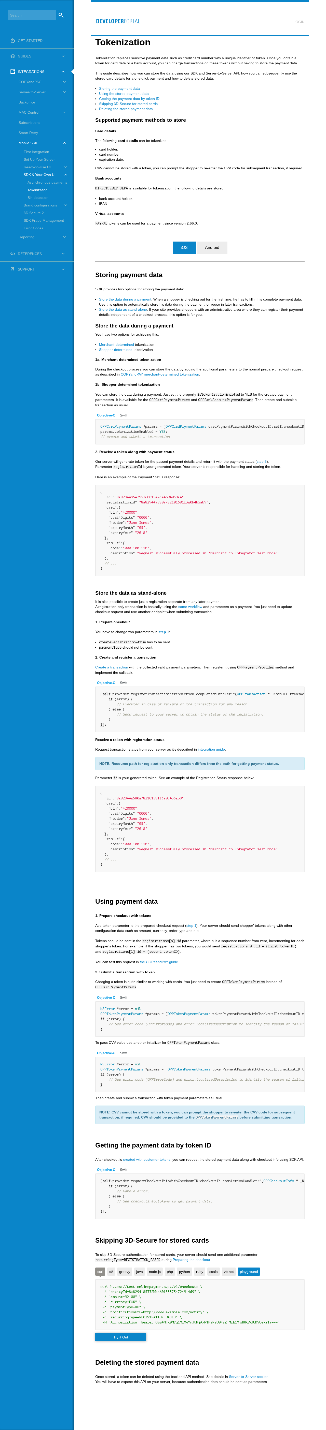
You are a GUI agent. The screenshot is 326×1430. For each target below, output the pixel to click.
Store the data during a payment (125, 299)
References (30, 254)
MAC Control (29, 112)
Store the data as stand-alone (123, 309)
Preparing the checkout (191, 1260)
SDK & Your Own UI (40, 175)
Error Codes (33, 228)
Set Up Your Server (39, 159)
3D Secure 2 (34, 213)
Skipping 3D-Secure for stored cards (128, 104)
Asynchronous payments (47, 182)
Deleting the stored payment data (126, 109)
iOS (184, 247)
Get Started (30, 41)
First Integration (36, 152)
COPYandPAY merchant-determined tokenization (160, 374)
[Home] (116, 18)
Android (212, 247)
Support (26, 269)
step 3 (262, 461)
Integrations (31, 72)
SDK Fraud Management (44, 220)
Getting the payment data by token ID (129, 99)
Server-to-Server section (248, 1377)
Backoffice (27, 102)
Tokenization (38, 190)
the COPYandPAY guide (159, 962)
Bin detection (38, 198)
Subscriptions (29, 123)
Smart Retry (28, 133)
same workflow (190, 607)
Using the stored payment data (124, 94)
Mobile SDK (28, 143)
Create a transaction (111, 667)
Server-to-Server (32, 92)
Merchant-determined (116, 344)
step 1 (163, 632)
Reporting (26, 237)
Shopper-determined (115, 350)
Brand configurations (40, 205)
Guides (24, 56)
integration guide (211, 749)
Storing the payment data (119, 88)
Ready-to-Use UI (37, 167)
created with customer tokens (146, 1159)
